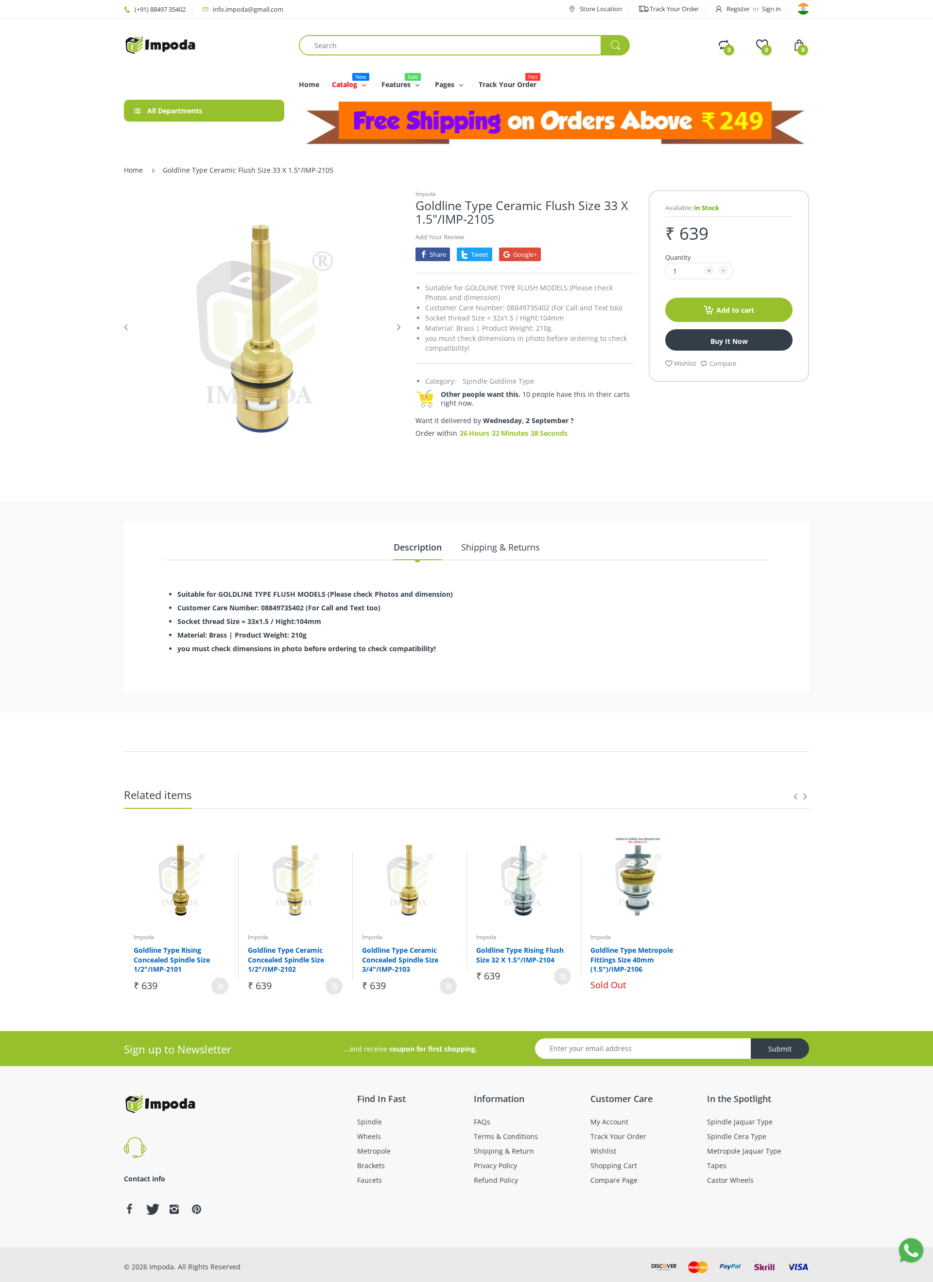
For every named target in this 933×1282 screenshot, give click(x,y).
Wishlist (685, 363)
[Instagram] (174, 1209)
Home (133, 170)
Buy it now (729, 341)
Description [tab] (418, 547)
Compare (722, 363)
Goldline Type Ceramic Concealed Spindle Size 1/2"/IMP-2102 (286, 959)
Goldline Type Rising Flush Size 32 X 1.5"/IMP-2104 (520, 954)
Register (738, 8)
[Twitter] (151, 1209)
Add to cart (735, 310)
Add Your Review (439, 236)
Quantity (678, 257)
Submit (780, 1048)
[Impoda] (160, 44)
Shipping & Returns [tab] (500, 547)
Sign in (771, 8)
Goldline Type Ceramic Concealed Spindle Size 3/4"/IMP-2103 (400, 959)
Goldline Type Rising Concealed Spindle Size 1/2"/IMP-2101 (172, 959)
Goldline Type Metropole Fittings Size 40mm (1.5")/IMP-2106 (631, 959)
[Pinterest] (196, 1209)
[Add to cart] (219, 986)
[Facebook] (129, 1209)
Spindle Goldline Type (498, 381)
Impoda (425, 194)
